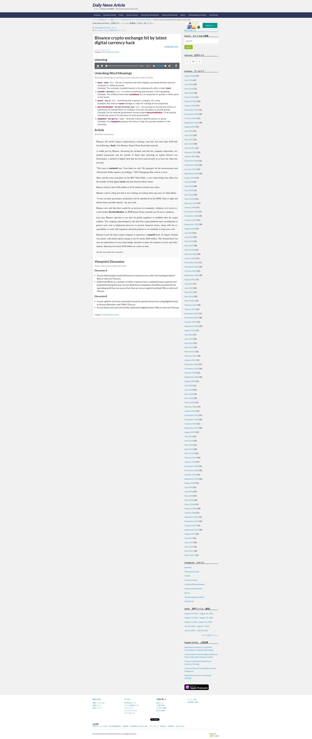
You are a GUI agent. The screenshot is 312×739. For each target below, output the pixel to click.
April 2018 (188, 500)
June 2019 (188, 440)
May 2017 (188, 546)
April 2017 (188, 551)
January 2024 (190, 207)
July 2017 (188, 538)
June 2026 (188, 84)
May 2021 (188, 343)
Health (121, 15)
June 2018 (188, 491)
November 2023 (191, 216)
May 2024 (188, 190)
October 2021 (190, 322)
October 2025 (190, 118)
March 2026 (189, 97)
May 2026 (188, 88)
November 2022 (191, 266)
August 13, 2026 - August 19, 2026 (198, 617)
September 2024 (191, 173)
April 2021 (188, 347)
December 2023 (191, 211)
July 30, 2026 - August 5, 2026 (196, 626)
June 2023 (188, 237)
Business (97, 15)
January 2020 (190, 411)
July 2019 (188, 436)
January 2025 (190, 156)
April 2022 (188, 296)
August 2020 (189, 381)
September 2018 (191, 479)
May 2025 (188, 139)
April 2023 (188, 245)
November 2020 (191, 368)
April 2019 (188, 449)
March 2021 (189, 351)
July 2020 (188, 385)
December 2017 (191, 517)
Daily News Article (109, 5)
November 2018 (191, 470)
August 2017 (189, 534)
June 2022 (188, 288)
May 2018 (188, 496)
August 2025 (189, 126)
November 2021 (191, 317)
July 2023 (188, 233)
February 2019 (190, 457)
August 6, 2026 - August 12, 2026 (198, 622)
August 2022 (189, 279)
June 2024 (188, 186)
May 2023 (188, 241)
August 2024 (189, 178)
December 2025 (191, 110)
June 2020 (188, 390)
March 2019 (189, 453)
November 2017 (191, 521)
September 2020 (191, 377)
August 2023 (189, 228)
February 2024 (190, 203)
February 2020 (190, 406)
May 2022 (188, 292)
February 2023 (190, 254)
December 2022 (191, 262)
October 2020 (190, 373)
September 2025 (191, 122)
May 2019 (188, 445)
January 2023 (190, 258)
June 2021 (188, 339)
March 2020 (189, 402)
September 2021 (191, 326)
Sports (182, 15)
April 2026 (188, 93)
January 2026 (190, 105)
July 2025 (188, 131)
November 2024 (191, 165)
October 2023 (190, 220)
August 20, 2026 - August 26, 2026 (198, 613)
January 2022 (190, 309)
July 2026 (188, 80)
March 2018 (189, 504)
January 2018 (190, 512)
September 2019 (191, 428)
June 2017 (188, 542)
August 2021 (189, 330)
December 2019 (191, 415)
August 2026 (189, 76)
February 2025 (190, 152)
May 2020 (188, 394)
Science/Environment (170, 15)
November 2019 (191, 419)
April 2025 (188, 144)
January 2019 (190, 462)
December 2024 (191, 160)
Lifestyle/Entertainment (150, 15)
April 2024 (188, 194)
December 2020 (191, 364)
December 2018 (191, 466)
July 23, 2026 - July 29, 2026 (196, 630)
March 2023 (189, 250)
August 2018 (189, 483)
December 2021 (191, 313)
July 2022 (188, 284)
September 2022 (191, 275)
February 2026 (190, 101)
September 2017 (191, 530)
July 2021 (188, 334)
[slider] (121, 66)
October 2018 (190, 474)
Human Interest (132, 15)
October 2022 (190, 271)
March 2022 (189, 300)
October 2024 (190, 169)
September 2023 (191, 224)
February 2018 (190, 508)
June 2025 (188, 135)
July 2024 (188, 182)
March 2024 (189, 199)
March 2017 (189, 555)
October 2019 (190, 424)
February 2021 (190, 356)
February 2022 (190, 305)
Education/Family (109, 15)
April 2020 (188, 398)
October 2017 (190, 525)
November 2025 (191, 114)
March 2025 (189, 148)
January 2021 (190, 360)
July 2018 (188, 487)
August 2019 (189, 432)
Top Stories (213, 15)
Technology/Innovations (197, 15)
